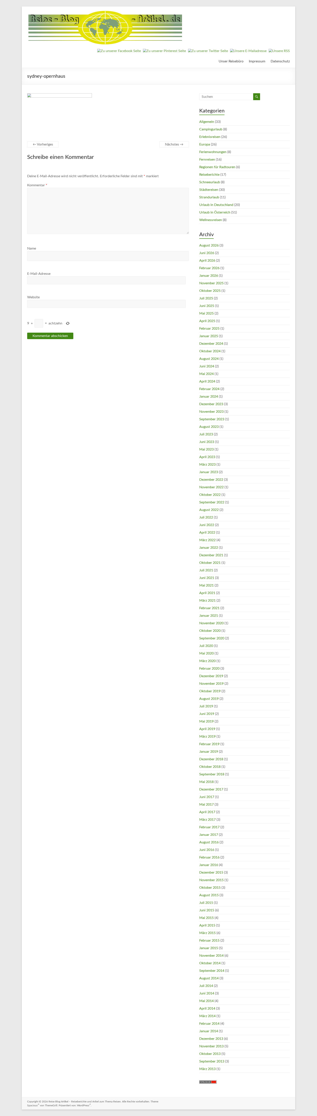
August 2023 (209, 426)
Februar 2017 (209, 827)
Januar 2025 (208, 336)
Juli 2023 (206, 434)
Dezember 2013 (211, 1038)
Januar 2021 (208, 615)
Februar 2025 (209, 328)
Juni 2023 (206, 442)
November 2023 (211, 411)
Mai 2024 (206, 374)
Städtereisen (208, 189)
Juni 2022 (206, 525)
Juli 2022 (206, 517)
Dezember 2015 (211, 872)
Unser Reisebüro (231, 61)
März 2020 (207, 661)
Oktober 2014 (210, 963)
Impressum (257, 61)
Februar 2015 (209, 940)
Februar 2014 (209, 1023)
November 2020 (211, 623)
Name (31, 248)
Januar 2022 (208, 547)
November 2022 (211, 487)
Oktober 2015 (210, 887)
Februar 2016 (209, 857)
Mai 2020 (206, 653)
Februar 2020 (209, 668)
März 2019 (207, 736)
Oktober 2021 (210, 562)
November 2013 (211, 1046)
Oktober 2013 (210, 1054)
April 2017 (207, 812)
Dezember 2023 (211, 404)
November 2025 (211, 283)
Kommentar (37, 185)
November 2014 (211, 955)
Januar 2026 (208, 275)
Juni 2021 (206, 578)
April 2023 (207, 457)
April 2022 (207, 532)
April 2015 (207, 925)
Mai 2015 (206, 918)
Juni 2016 (206, 850)
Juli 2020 (206, 646)
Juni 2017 (206, 797)
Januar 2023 (208, 472)
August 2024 (209, 358)
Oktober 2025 (210, 290)
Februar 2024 (209, 389)
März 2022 (207, 540)
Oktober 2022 (210, 494)
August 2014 (209, 978)
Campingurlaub (210, 129)
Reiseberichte (209, 174)
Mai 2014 (206, 1001)
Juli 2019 (206, 706)
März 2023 (207, 464)
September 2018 (211, 774)
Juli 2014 (206, 986)
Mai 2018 (206, 782)
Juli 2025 (206, 298)
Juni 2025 (206, 306)
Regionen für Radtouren (217, 167)
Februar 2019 (209, 744)
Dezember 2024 (211, 343)
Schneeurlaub (209, 182)
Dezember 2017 (211, 789)
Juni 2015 (206, 910)
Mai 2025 (206, 313)
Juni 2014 (206, 993)
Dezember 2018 (211, 759)
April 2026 (207, 260)
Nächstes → (174, 144)
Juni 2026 (206, 253)
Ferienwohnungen (212, 152)
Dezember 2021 (211, 555)
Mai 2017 (206, 804)
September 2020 (211, 638)
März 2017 (207, 819)
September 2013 (211, 1061)
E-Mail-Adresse (38, 273)
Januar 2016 (208, 865)
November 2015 (211, 880)
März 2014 (207, 1016)
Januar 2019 (208, 751)
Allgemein (206, 121)
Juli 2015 (206, 902)
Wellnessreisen (210, 220)
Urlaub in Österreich (214, 212)
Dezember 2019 (211, 676)
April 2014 (207, 1008)
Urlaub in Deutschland (216, 205)
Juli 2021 (206, 570)
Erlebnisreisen (209, 137)
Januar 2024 (208, 396)
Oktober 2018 (210, 766)
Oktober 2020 (210, 630)
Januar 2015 (208, 948)
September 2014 (211, 970)
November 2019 (211, 683)
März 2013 (207, 1069)
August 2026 (209, 245)
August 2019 (209, 698)
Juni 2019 (206, 714)
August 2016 (209, 842)
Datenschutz (280, 61)
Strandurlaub (209, 197)
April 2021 (207, 593)
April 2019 (207, 729)
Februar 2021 (209, 608)
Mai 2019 (206, 721)
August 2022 (209, 510)
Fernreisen (207, 159)
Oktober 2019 (210, 691)
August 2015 (209, 895)
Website (33, 297)
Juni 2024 (206, 366)
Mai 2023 (206, 449)
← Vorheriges (43, 144)
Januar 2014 (208, 1031)
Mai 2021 (206, 585)
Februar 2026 (209, 268)
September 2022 (211, 502)
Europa (204, 144)
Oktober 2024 (210, 351)
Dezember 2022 (211, 479)
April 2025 (207, 321)
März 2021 (207, 600)
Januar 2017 (208, 834)
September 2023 (211, 419)
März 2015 (207, 933)
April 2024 (207, 381)
